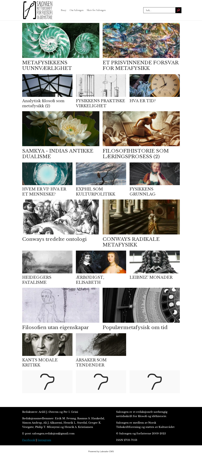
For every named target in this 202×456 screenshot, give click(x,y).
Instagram (44, 440)
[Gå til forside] (37, 10)
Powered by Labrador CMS (101, 451)
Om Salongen (76, 10)
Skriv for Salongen (96, 10)
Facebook (28, 440)
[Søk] (178, 10)
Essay (63, 10)
